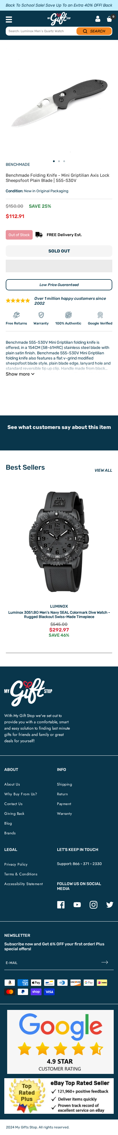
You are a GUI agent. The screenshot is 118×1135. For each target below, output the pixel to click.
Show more (18, 374)
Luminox (59, 606)
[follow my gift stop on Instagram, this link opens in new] (93, 907)
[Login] (98, 19)
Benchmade (18, 164)
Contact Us (13, 803)
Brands (9, 833)
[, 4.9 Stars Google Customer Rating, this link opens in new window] (60, 1042)
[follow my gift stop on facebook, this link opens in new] (61, 907)
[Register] (104, 963)
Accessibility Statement (23, 884)
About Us (12, 784)
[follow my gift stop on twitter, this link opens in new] (110, 907)
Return (62, 794)
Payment (64, 803)
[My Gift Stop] (28, 680)
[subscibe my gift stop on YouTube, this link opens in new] (77, 907)
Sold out (59, 251)
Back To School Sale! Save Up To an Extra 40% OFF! (54, 5)
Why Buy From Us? (20, 794)
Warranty (64, 813)
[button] (59, 266)
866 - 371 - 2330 (87, 864)
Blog (8, 823)
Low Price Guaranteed (59, 285)
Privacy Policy (15, 864)
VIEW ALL (103, 470)
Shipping (64, 784)
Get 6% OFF (53, 944)
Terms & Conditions (20, 874)
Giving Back (14, 813)
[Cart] (109, 19)
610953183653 (87, 388)
